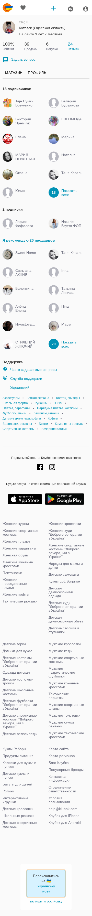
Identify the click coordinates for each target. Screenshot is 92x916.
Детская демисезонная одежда (61, 592)
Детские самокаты (64, 574)
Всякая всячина (38, 398)
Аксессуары (11, 398)
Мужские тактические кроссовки (66, 735)
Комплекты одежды (69, 424)
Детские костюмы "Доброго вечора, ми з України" (20, 661)
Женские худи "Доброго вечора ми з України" (65, 534)
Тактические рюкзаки (20, 601)
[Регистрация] (70, 9)
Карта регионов (62, 756)
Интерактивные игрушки (15, 800)
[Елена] (25, 141)
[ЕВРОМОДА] (71, 124)
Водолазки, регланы (17, 424)
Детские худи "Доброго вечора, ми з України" (66, 606)
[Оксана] (25, 177)
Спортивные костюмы (18, 429)
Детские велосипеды (20, 734)
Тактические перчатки (59, 696)
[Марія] (71, 329)
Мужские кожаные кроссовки (64, 685)
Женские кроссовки (65, 524)
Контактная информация (60, 778)
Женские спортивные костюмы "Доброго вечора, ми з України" (66, 551)
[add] (54, 8)
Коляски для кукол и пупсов (19, 765)
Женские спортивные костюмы (20, 532)
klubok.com (8, 8)
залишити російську (46, 901)
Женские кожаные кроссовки (18, 564)
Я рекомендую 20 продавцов (29, 240)
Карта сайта (59, 749)
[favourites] (23, 8)
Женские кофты (16, 594)
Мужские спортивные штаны (66, 706)
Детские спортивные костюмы (20, 824)
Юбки (58, 403)
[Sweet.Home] (25, 257)
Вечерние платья (54, 429)
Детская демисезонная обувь (66, 619)
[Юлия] (25, 195)
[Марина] (71, 141)
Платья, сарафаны (16, 408)
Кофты (53, 418)
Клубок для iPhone (64, 816)
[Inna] (71, 275)
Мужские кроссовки (65, 644)
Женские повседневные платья (15, 583)
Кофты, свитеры (68, 398)
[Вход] (86, 9)
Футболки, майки (15, 413)
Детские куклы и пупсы (16, 775)
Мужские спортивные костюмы (66, 660)
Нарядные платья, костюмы (57, 408)
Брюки (43, 424)
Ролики (8, 791)
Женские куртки (16, 524)
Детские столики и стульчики (64, 630)
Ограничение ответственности (62, 789)
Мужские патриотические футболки (62, 672)
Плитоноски (12, 573)
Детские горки (14, 644)
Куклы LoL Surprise (64, 581)
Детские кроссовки (18, 809)
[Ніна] (71, 311)
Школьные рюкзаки (18, 816)
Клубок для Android (65, 823)
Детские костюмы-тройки (18, 681)
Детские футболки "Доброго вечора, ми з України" (20, 704)
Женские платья (16, 541)
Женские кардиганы (19, 548)
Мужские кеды (60, 651)
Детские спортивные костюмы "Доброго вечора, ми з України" (20, 721)
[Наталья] (71, 159)
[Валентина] (25, 293)
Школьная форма (15, 403)
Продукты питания (18, 756)
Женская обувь (15, 555)
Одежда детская (16, 672)
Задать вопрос (23, 59)
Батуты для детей (17, 784)
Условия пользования (59, 800)
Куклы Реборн (14, 749)
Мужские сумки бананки (61, 724)
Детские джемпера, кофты (22, 418)
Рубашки (41, 403)
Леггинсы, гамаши (46, 413)
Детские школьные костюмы (18, 692)
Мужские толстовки (64, 715)
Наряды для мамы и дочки (66, 565)
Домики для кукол (17, 651)
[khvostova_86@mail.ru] (25, 329)
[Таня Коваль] (71, 177)
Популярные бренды (66, 770)
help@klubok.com (63, 809)
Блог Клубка (59, 763)
